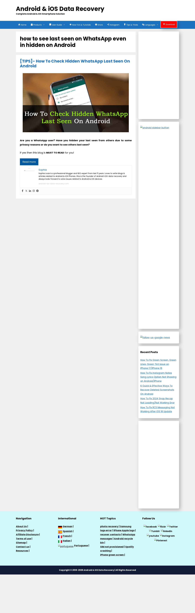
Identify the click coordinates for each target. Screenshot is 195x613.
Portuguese (81, 545)
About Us (21, 526)
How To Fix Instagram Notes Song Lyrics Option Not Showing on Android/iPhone (158, 377)
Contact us (22, 546)
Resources (22, 550)
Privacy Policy (24, 530)
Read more (29, 161)
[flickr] (162, 526)
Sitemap (21, 542)
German (67, 526)
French (67, 536)
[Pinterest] (37, 191)
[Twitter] (26, 191)
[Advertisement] (158, 75)
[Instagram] (33, 191)
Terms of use (23, 538)
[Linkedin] (30, 191)
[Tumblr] (154, 531)
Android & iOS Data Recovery (60, 9)
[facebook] (150, 526)
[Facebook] (22, 191)
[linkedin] (166, 531)
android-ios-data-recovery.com (54, 183)
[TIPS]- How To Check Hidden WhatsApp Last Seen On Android (75, 63)
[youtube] (152, 535)
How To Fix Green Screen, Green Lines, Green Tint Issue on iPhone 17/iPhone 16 (158, 364)
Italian (66, 540)
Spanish (67, 531)
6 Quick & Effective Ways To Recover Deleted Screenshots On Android (157, 390)
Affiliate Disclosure (27, 534)
